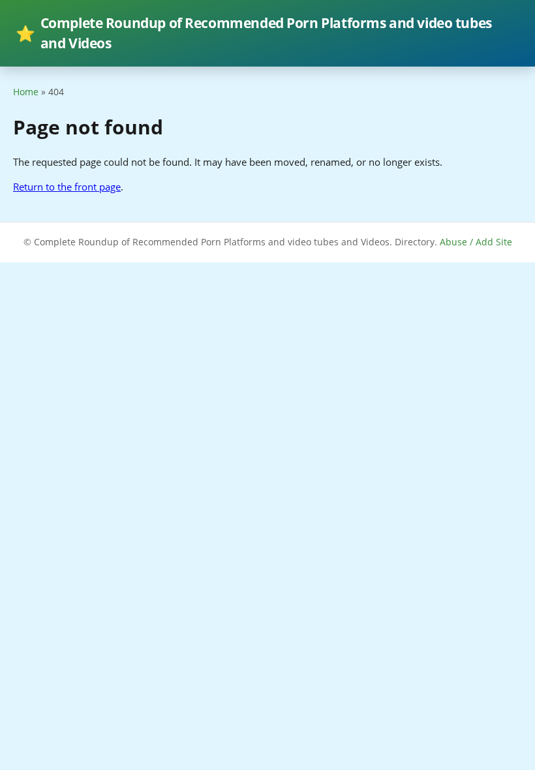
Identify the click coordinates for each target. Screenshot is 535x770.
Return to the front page (67, 186)
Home (25, 91)
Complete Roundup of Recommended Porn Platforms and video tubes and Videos (254, 33)
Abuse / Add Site (476, 242)
